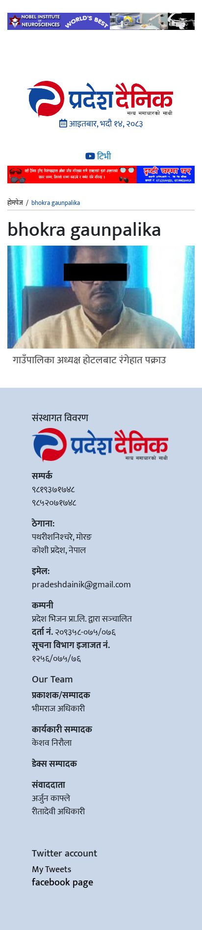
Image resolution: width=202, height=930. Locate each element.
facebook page (62, 882)
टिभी (103, 157)
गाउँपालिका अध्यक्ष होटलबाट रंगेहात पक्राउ (89, 360)
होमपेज (15, 203)
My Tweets (51, 869)
